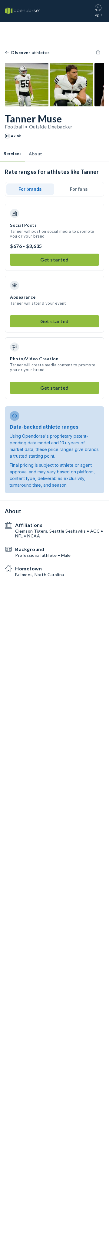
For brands (30, 189)
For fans (79, 189)
